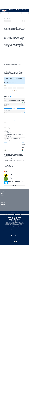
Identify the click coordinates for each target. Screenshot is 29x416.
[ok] (12, 218)
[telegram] (9, 218)
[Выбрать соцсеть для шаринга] (24, 21)
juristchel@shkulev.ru (22, 224)
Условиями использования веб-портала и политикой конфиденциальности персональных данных (14, 229)
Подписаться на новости (4, 189)
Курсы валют (27, 9)
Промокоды (6, 9)
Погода (13, 9)
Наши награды (3, 200)
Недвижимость (2, 9)
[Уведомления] (26, 11)
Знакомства (10, 9)
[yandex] (20, 218)
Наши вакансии (3, 202)
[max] (14, 218)
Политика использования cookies (14, 231)
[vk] (11, 218)
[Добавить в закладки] (22, 21)
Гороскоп (23, 9)
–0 (24, 102)
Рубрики (2, 193)
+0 (22, 102)
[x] (16, 218)
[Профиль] (28, 11)
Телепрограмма (17, 9)
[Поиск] (25, 11)
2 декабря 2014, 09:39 (6, 18)
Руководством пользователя (14, 228)
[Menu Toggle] (1, 11)
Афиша (20, 9)
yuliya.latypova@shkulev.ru (20, 226)
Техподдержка (3, 204)
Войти (6, 112)
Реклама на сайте (3, 195)
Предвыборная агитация (4, 206)
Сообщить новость (3, 191)
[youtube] (18, 218)
